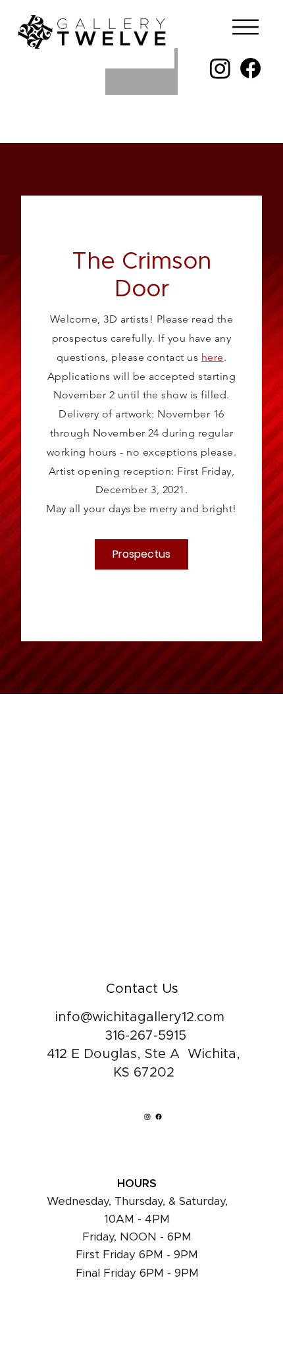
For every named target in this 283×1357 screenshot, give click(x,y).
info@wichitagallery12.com (139, 1017)
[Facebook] (250, 68)
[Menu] (242, 27)
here (212, 357)
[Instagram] (220, 68)
